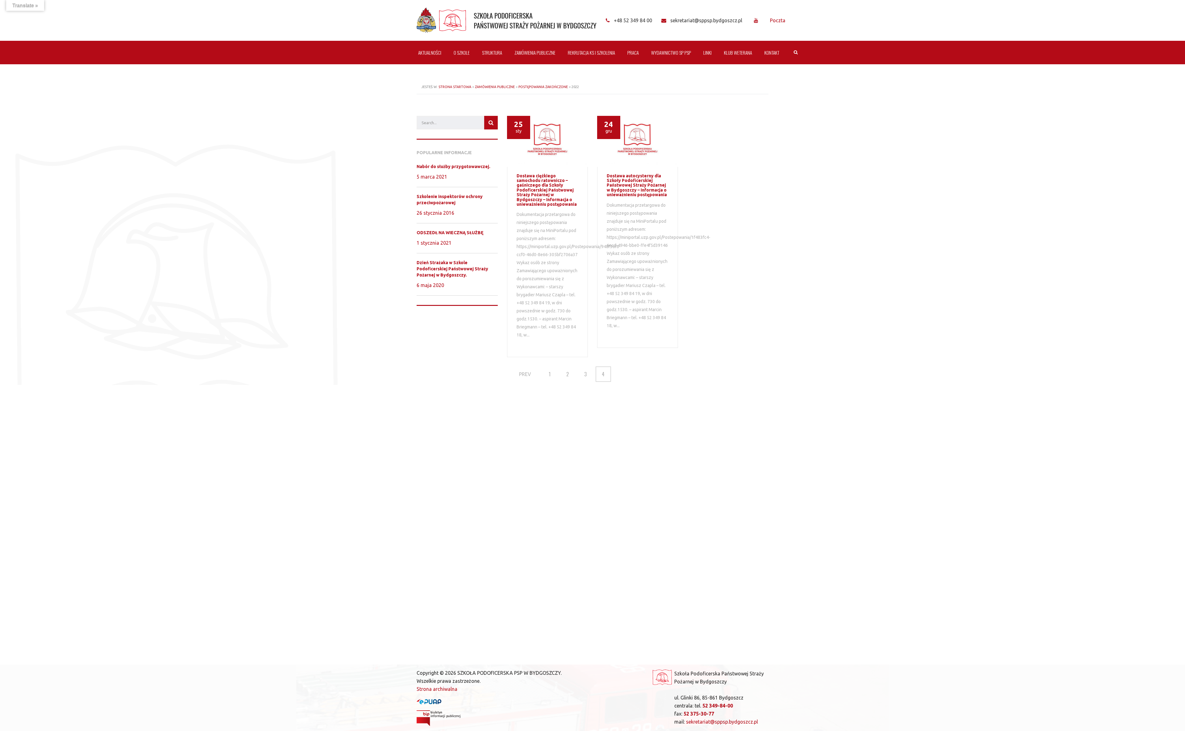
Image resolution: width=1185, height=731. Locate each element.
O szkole (462, 52)
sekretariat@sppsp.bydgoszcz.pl (722, 722)
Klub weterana (738, 52)
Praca (633, 52)
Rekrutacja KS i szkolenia (591, 52)
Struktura (492, 52)
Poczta (777, 20)
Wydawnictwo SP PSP (671, 52)
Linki (707, 52)
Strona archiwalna (437, 689)
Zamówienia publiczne (534, 52)
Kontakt (771, 52)
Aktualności (429, 52)
